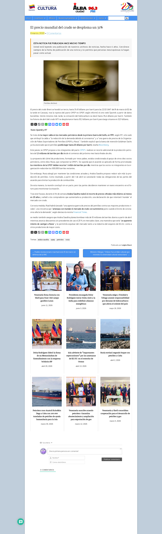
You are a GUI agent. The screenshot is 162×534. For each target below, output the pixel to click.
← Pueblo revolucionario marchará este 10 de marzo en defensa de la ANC (54, 253)
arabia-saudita (43, 239)
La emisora (39, 18)
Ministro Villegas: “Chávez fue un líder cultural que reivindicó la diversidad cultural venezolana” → (110, 253)
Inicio (28, 18)
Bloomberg (104, 145)
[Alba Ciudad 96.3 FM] (81, 8)
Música (52, 18)
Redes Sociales (87, 18)
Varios (101, 18)
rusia (67, 239)
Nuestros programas (67, 18)
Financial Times (80, 212)
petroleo (60, 239)
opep (53, 239)
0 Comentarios (54, 33)
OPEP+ (82, 150)
